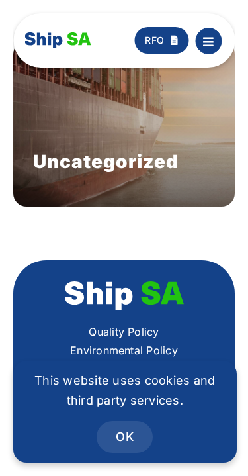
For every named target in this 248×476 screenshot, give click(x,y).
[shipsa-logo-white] (124, 286)
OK (125, 437)
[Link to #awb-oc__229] (208, 41)
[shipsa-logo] (58, 37)
